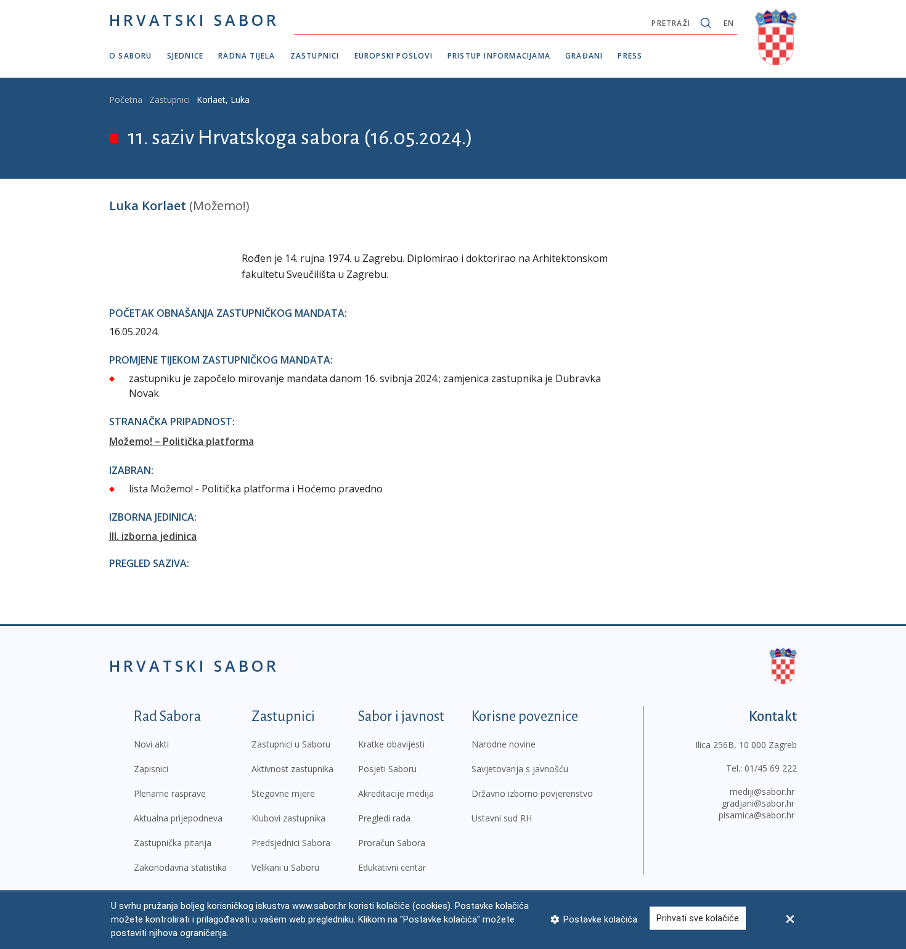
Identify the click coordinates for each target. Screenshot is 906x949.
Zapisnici (151, 769)
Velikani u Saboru (285, 867)
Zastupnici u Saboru (290, 744)
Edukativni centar (392, 867)
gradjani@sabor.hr (758, 803)
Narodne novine (503, 744)
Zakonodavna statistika (180, 867)
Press (630, 56)
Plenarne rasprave (170, 793)
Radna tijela (246, 56)
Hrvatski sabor (194, 19)
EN (729, 23)
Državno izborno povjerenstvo (532, 793)
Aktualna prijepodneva (178, 818)
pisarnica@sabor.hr (756, 815)
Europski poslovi (393, 56)
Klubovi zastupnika (288, 818)
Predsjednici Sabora (290, 843)
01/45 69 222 (771, 768)
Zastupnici (315, 56)
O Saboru (130, 56)
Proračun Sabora (391, 843)
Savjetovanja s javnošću (519, 769)
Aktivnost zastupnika (292, 769)
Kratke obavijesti (391, 744)
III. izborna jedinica (153, 536)
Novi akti (151, 744)
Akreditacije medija (396, 793)
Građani (584, 56)
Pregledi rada (384, 818)
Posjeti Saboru (387, 769)
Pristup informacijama (498, 56)
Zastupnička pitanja (172, 843)
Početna (125, 99)
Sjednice (185, 56)
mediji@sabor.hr (762, 791)
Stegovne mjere (283, 793)
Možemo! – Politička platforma (181, 441)
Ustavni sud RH (501, 818)
